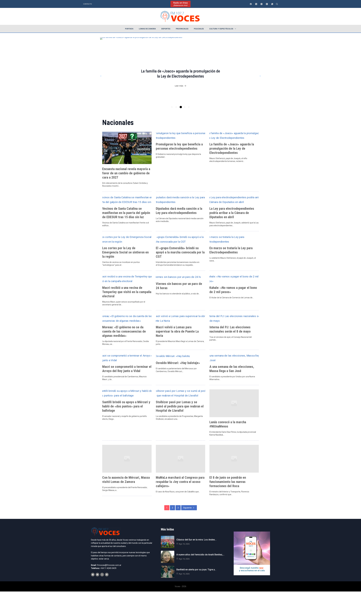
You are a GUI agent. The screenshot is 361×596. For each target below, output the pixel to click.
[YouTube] (267, 4)
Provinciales (182, 29)
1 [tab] (172, 107)
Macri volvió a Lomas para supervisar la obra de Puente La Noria (177, 331)
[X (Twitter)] (256, 4)
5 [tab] (189, 107)
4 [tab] (184, 107)
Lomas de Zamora (147, 29)
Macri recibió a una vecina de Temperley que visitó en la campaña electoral (126, 292)
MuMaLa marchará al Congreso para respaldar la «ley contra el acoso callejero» (180, 482)
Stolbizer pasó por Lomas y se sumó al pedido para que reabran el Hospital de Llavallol (180, 406)
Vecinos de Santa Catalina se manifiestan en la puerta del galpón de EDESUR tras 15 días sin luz (126, 213)
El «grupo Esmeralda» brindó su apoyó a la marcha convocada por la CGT (180, 252)
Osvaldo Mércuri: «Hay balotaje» (178, 363)
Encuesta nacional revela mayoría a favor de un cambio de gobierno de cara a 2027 (126, 173)
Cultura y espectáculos (221, 29)
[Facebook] (251, 4)
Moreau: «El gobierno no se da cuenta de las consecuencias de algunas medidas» (124, 331)
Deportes (165, 29)
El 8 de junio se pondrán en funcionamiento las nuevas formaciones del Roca (227, 482)
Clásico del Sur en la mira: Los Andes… (196, 539)
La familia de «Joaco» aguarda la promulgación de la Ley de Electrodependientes (231, 148)
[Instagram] (261, 4)
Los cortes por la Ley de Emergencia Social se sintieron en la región (125, 252)
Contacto (87, 4)
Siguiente (187, 508)
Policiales (199, 29)
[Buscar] (277, 4)
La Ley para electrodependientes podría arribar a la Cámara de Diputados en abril (231, 213)
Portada (129, 29)
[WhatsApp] (272, 4)
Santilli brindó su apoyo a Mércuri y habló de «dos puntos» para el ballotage (126, 406)
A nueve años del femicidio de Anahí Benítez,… (200, 554)
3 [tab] (181, 107)
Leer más (179, 86)
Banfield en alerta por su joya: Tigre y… (196, 569)
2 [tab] (176, 107)
